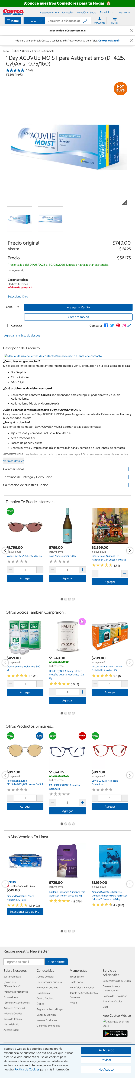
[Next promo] (129, 550)
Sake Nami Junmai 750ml (62, 556)
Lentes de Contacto (43, 51)
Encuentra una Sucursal (49, 982)
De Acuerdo (106, 1050)
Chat (105, 1006)
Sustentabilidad (12, 976)
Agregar (25, 578)
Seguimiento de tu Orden (117, 980)
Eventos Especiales (47, 987)
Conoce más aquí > (109, 40)
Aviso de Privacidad (14, 1008)
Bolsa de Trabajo (13, 1019)
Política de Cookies (27, 1069)
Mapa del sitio (11, 1024)
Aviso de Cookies (13, 1013)
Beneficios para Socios (82, 987)
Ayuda (73, 1002)
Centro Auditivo (45, 998)
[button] (87, 20)
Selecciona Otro (18, 296)
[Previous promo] (5, 550)
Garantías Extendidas (48, 1025)
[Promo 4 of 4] (73, 599)
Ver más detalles (13, 461)
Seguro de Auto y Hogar (50, 1009)
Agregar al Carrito (78, 307)
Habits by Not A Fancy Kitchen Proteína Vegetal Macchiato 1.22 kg (66, 674)
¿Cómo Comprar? (46, 976)
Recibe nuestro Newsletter (26, 951)
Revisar (106, 1060)
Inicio (6, 51)
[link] (106, 325)
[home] (13, 12)
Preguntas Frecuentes (16, 991)
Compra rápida (78, 317)
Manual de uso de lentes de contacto (78, 356)
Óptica (15, 51)
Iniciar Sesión (77, 976)
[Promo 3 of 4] (69, 599)
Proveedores (11, 997)
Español (105, 12)
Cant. (9, 307)
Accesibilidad (11, 1029)
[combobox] (34, 21)
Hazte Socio (76, 982)
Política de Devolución (115, 996)
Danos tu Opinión (46, 1014)
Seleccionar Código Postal (26, 911)
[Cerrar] (132, 31)
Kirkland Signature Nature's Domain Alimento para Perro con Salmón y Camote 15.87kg (109, 895)
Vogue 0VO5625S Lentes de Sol (25, 556)
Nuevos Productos (47, 1020)
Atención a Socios (112, 1001)
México (123, 12)
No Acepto (106, 1069)
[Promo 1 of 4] (61, 599)
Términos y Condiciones (17, 1002)
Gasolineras (43, 993)
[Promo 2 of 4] (65, 599)
